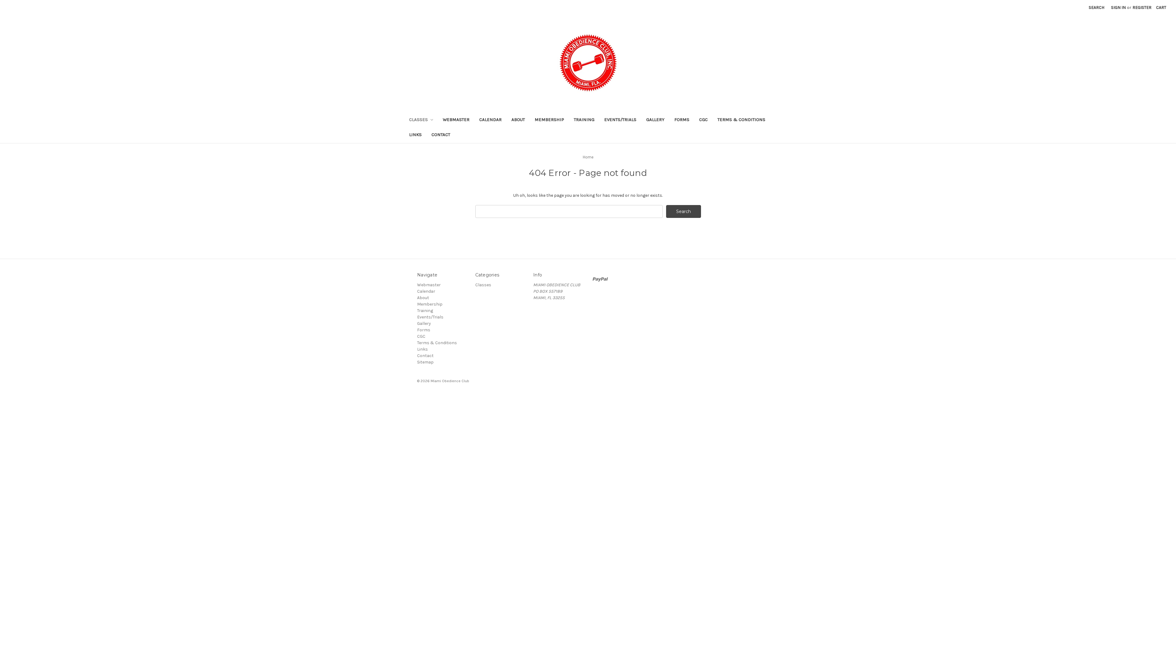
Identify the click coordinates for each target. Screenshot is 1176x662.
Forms (681, 119)
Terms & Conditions (741, 119)
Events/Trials (620, 119)
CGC (703, 119)
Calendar (490, 119)
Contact (441, 134)
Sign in (1118, 7)
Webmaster (456, 119)
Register (1142, 7)
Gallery (655, 119)
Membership (549, 119)
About (518, 119)
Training (584, 119)
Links (415, 134)
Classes (419, 119)
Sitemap (425, 362)
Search (1096, 7)
